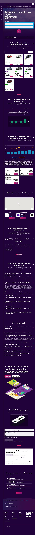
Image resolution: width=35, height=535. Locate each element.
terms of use (16, 441)
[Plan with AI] (1, 14)
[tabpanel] (19, 119)
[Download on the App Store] (28, 516)
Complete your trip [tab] (15, 457)
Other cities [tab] (8, 457)
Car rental (6, 8)
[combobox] (7, 21)
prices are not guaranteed (24, 500)
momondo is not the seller (9, 503)
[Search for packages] (1, 12)
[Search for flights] (1, 7)
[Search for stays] (1, 9)
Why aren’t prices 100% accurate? (11, 506)
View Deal (12, 89)
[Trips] (1, 17)
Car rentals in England (20, 8)
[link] (16, 174)
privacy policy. (21, 441)
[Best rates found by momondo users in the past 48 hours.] (33, 43)
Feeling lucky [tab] (22, 457)
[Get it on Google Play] (28, 514)
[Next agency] (32, 209)
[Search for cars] (1, 11)
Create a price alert (17, 488)
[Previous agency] (6, 209)
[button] (2, 4)
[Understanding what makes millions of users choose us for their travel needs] (33, 323)
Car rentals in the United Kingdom (12, 8)
